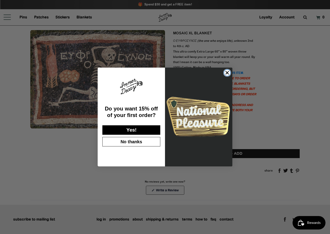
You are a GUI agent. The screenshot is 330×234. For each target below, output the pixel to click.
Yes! (131, 130)
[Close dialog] (227, 72)
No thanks (131, 141)
